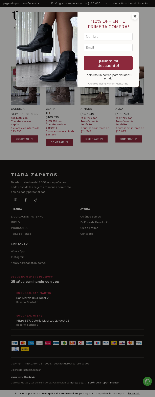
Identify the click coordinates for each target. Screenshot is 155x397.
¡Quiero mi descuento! (108, 63)
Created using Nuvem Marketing (108, 83)
